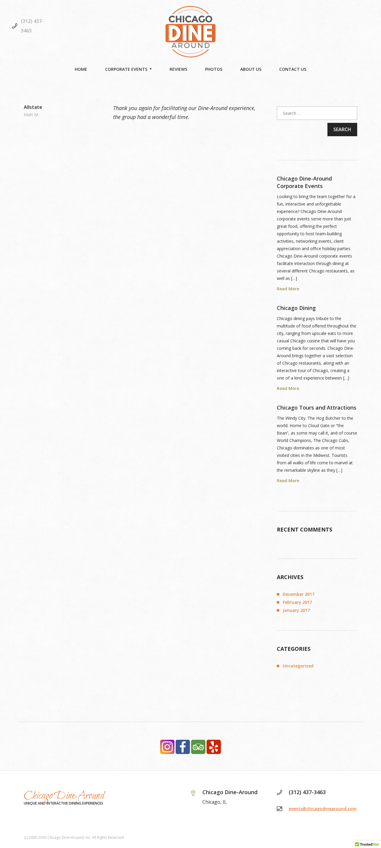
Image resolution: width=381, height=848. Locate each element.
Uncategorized (298, 666)
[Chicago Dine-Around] (190, 31)
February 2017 (297, 602)
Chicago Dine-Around (64, 796)
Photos (213, 69)
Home (81, 69)
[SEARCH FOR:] (317, 113)
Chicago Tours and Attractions (316, 407)
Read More (288, 289)
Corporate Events (126, 69)
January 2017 (296, 610)
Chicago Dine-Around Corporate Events (304, 182)
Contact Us (292, 69)
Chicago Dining (296, 307)
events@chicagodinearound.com (323, 808)
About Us (250, 69)
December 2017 (298, 594)
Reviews (178, 69)
